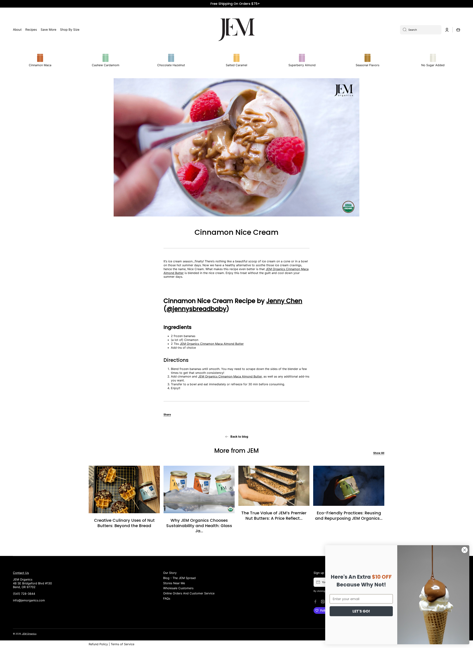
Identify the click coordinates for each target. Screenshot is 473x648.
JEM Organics (29, 633)
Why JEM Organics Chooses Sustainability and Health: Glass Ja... (199, 526)
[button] (458, 30)
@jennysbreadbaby (196, 308)
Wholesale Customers (178, 588)
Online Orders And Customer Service (189, 593)
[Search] (403, 29)
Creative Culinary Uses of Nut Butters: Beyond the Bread (124, 523)
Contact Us (21, 573)
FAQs (166, 598)
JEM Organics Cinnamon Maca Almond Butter (212, 344)
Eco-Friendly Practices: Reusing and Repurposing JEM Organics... (348, 515)
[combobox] (420, 29)
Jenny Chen (284, 301)
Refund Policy (98, 644)
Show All (378, 452)
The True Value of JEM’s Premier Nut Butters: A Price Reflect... (274, 515)
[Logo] (236, 29)
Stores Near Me (174, 583)
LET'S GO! (361, 611)
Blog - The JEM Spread (179, 578)
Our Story (170, 573)
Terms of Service (122, 644)
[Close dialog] (464, 550)
